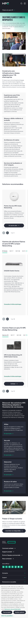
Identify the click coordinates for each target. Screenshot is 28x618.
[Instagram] (9, 567)
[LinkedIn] (3, 567)
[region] (14, 212)
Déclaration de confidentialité (13, 609)
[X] (6, 567)
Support (7, 552)
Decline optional (19, 612)
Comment (7, 548)
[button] (21, 3)
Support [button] (4, 577)
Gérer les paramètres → (7, 615)
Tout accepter (7, 612)
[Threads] (12, 567)
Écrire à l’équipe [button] (11, 555)
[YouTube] (18, 567)
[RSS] (21, 567)
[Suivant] (7, 232)
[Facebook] (15, 567)
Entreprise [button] (5, 573)
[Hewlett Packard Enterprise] (5, 3)
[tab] (4, 251)
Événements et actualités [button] (9, 582)
